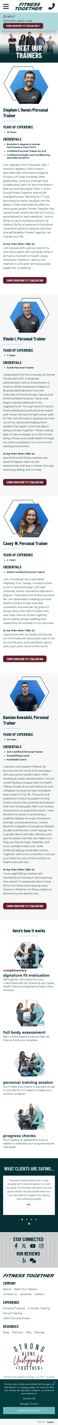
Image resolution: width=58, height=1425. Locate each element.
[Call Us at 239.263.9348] (51, 6)
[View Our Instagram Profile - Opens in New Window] (41, 1246)
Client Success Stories (16, 1318)
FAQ (28, 1332)
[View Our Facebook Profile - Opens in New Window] (16, 1246)
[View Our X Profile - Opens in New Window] (24, 1246)
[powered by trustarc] (50, 1422)
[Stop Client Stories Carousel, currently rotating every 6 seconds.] (29, 1224)
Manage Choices (29, 1403)
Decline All (29, 1398)
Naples (10, 16)
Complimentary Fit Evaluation (22, 25)
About (7, 1289)
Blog (6, 1332)
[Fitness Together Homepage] (29, 6)
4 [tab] (36, 1219)
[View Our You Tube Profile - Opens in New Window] (32, 1246)
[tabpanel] (29, 1193)
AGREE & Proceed (29, 1410)
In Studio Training (39, 1308)
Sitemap (39, 1332)
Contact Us (10, 1294)
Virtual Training (12, 1313)
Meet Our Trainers (25, 1289)
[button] (6, 6)
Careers (39, 1294)
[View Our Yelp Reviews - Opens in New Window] (24, 1260)
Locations (25, 1294)
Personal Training (14, 1308)
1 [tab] (22, 1219)
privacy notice (28, 1387)
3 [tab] (31, 1219)
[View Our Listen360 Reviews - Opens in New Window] (32, 1260)
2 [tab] (26, 1219)
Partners (17, 1332)
